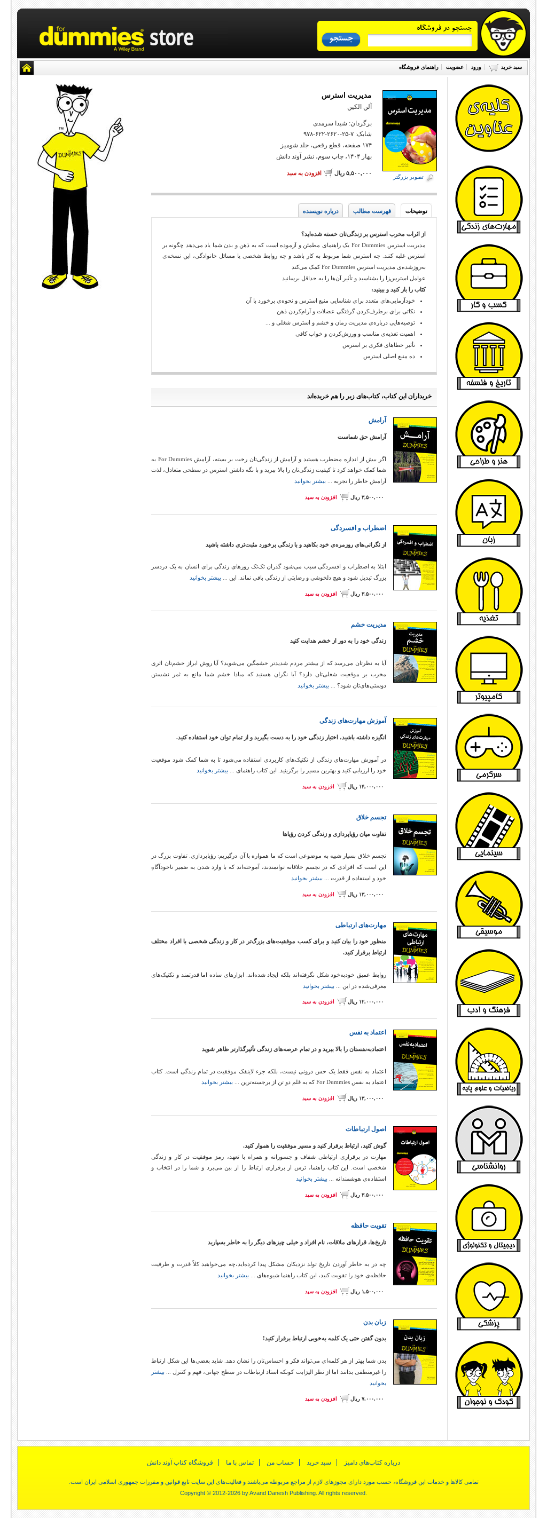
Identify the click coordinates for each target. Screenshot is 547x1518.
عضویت (455, 67)
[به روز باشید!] (488, 1250)
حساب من (280, 1462)
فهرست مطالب (372, 211)
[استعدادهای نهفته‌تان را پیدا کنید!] (488, 467)
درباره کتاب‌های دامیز (372, 1462)
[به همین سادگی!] (488, 1094)
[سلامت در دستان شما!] (488, 1329)
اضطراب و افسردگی (358, 528)
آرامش (377, 420)
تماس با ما (240, 1462)
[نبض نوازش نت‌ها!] (488, 937)
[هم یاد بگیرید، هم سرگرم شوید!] (488, 780)
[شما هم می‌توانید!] (488, 545)
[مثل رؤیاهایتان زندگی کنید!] (488, 232)
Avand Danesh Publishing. (283, 1493)
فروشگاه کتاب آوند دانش (180, 1462)
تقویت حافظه (368, 1225)
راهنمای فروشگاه (419, 67)
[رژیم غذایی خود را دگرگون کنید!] (488, 624)
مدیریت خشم (368, 624)
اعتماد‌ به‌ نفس (367, 1032)
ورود (476, 67)
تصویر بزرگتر (408, 177)
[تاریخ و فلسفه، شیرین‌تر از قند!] (488, 388)
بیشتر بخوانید (310, 481)
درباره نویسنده (321, 211)
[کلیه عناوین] (488, 151)
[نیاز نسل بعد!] (488, 1407)
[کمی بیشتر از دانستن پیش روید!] (488, 1015)
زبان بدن (374, 1322)
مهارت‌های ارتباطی (360, 925)
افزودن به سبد (304, 173)
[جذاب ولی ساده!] (488, 702)
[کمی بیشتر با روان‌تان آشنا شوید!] (488, 1172)
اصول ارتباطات (366, 1129)
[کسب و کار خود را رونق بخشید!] (488, 310)
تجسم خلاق (371, 817)
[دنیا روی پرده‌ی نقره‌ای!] (488, 859)
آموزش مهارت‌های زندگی (352, 720)
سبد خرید (511, 67)
